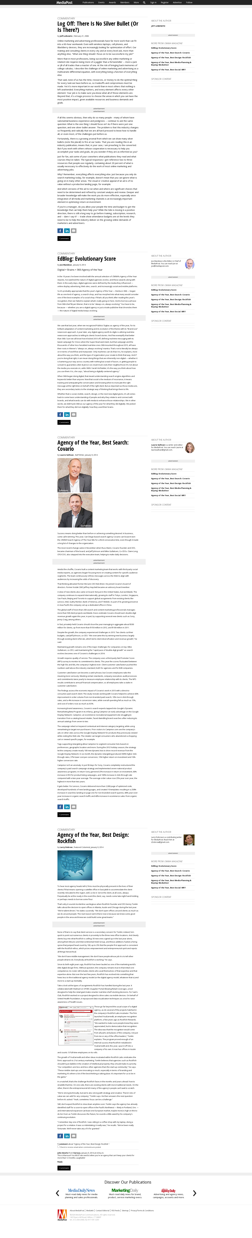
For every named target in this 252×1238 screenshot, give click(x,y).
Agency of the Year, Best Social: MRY (168, 69)
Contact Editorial (102, 1210)
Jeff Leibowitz (66, 36)
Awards (112, 2)
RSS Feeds (116, 1210)
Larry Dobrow (66, 847)
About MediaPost (77, 1210)
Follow (189, 2)
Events (101, 2)
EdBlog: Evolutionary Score (163, 48)
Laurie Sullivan (67, 455)
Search (144, 2)
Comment (64, 238)
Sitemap (125, 1210)
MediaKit (89, 1210)
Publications (88, 2)
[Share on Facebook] (60, 230)
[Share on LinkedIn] (67, 230)
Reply (60, 1162)
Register (165, 2)
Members (124, 2)
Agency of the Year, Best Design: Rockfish (171, 57)
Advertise (177, 2)
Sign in (153, 2)
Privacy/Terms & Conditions (142, 1210)
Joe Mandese (66, 265)
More (136, 2)
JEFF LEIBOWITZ (158, 26)
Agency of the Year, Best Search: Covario (170, 53)
